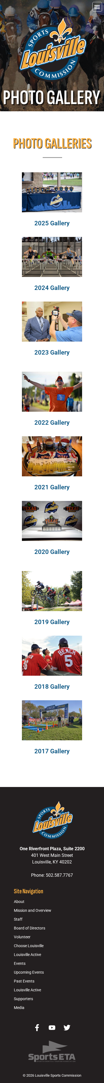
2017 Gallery (52, 751)
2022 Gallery (52, 422)
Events (20, 963)
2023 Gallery (52, 352)
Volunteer (22, 937)
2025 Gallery (52, 223)
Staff (18, 919)
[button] (97, 7)
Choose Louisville (29, 946)
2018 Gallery (52, 686)
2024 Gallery (52, 287)
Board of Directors (29, 928)
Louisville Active (27, 954)
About (19, 901)
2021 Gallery (52, 487)
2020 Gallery (52, 551)
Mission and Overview (32, 910)
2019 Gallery (52, 621)
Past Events (24, 981)
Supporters (23, 999)
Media (19, 1007)
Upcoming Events (29, 972)
